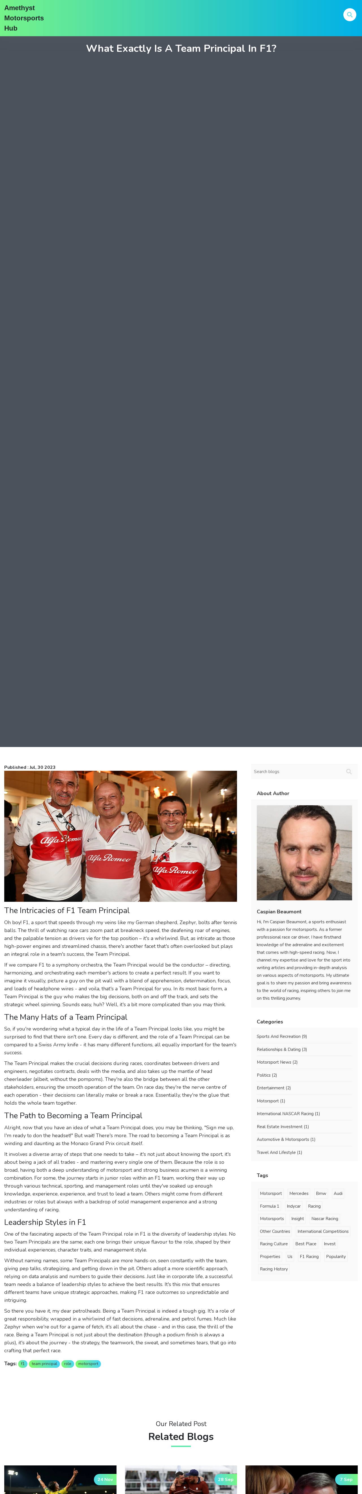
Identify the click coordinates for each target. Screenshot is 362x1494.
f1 (23, 1363)
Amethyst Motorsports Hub (24, 18)
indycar (294, 1206)
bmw (321, 1193)
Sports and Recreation (282, 1036)
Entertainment (274, 1088)
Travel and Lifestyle (279, 1152)
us (290, 1256)
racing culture (274, 1244)
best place (305, 1244)
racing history (274, 1269)
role (67, 1363)
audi (338, 1193)
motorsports (272, 1219)
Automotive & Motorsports (286, 1139)
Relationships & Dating (282, 1049)
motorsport (88, 1363)
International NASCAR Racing (288, 1114)
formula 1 (269, 1206)
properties (270, 1256)
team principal (44, 1363)
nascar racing (324, 1219)
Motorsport (271, 1101)
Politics (267, 1075)
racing (314, 1206)
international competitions (323, 1231)
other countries (275, 1231)
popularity (336, 1256)
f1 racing (309, 1256)
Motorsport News (277, 1062)
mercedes (299, 1193)
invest (330, 1244)
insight (297, 1219)
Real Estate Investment (283, 1127)
